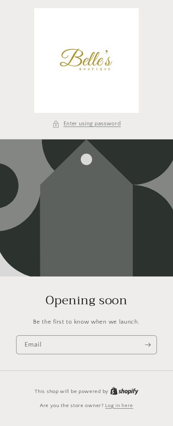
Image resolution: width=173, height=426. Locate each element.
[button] (86, 124)
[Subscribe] (148, 344)
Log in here (119, 405)
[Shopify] (124, 391)
